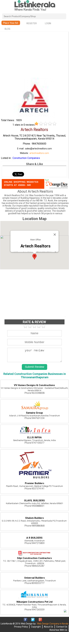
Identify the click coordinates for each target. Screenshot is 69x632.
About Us (48, 626)
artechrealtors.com (39, 153)
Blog (7, 29)
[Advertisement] (34, 55)
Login (48, 23)
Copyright (36, 626)
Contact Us (61, 626)
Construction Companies (26, 158)
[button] (34, 256)
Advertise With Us (58, 630)
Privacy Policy (21, 626)
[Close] (55, 234)
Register (31, 23)
